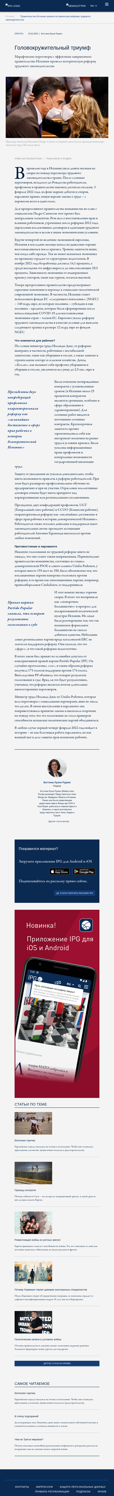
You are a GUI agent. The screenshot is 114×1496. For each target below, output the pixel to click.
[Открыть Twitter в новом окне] (17, 37)
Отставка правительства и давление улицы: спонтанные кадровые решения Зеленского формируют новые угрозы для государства (52, 1347)
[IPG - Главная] (13, 5)
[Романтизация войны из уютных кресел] (33, 1224)
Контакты (22, 1486)
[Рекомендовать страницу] (30, 37)
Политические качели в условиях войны (38, 1339)
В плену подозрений (26, 1416)
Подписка (83, 1491)
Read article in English (58, 158)
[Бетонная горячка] (33, 1125)
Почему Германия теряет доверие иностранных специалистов (51, 1289)
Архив (102, 1491)
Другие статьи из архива (57, 1363)
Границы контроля (25, 1190)
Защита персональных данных (83, 1486)
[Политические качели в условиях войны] (33, 1324)
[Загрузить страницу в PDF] (96, 746)
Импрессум (44, 1486)
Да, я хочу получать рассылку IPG (74, 893)
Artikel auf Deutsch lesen (28, 158)
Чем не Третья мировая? (29, 1439)
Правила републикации (52, 1491)
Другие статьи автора (59, 821)
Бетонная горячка (25, 1140)
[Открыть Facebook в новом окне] (23, 37)
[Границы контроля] (33, 1175)
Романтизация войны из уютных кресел (37, 1240)
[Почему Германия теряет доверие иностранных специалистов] (33, 1274)
